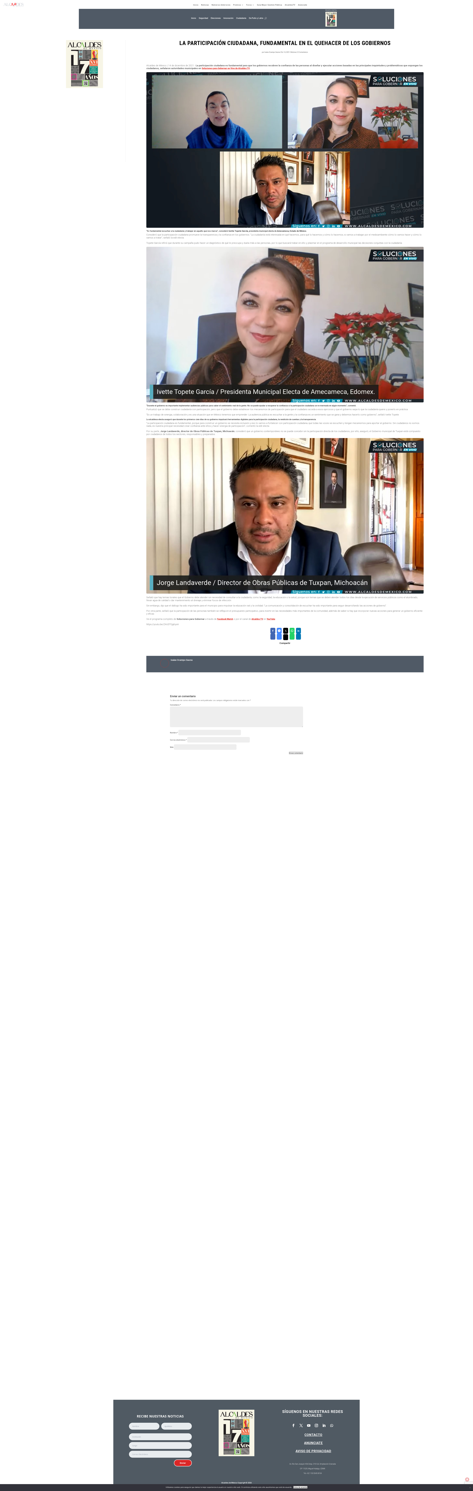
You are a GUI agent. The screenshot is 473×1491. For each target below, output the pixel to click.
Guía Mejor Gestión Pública (269, 5)
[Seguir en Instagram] (316, 1425)
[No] (470, 1487)
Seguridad (203, 18)
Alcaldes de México (229, 1483)
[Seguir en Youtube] (308, 1425)
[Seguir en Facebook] (293, 1425)
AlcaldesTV (290, 5)
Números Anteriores (221, 5)
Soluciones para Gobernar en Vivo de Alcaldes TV (226, 68)
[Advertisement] (84, 125)
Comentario (175, 705)
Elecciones (216, 18)
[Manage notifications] (467, 1479)
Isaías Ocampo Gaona (272, 52)
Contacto (313, 1435)
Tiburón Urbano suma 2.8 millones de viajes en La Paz (196, 1177)
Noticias (205, 5)
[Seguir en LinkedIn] (324, 1425)
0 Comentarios (303, 52)
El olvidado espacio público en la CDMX (190, 1271)
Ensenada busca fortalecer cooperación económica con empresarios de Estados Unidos (212, 971)
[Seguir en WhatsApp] (331, 1425)
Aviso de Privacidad (313, 1451)
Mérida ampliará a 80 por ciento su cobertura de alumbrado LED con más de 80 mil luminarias (214, 1074)
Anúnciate (302, 5)
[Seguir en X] (301, 1425)
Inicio (195, 5)
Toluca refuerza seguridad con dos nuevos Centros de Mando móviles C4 (205, 1374)
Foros (249, 5)
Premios (237, 5)
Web (171, 747)
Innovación (228, 18)
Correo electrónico (178, 740)
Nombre (174, 733)
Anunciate (313, 1443)
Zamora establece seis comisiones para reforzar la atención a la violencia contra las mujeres (215, 868)
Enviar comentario (296, 753)
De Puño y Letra (256, 18)
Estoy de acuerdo (300, 1487)
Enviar (183, 1463)
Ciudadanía (241, 18)
